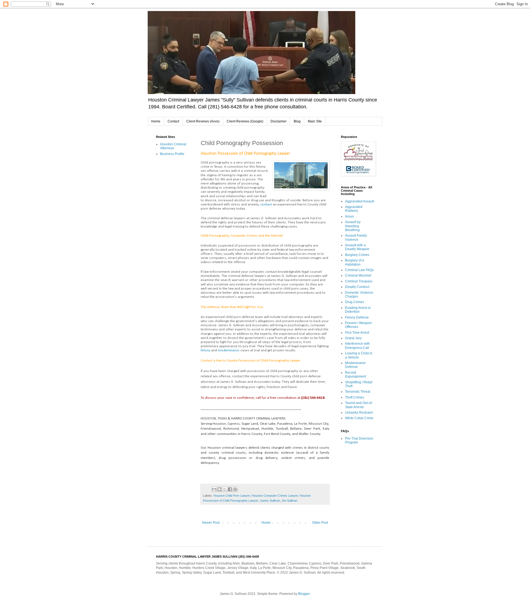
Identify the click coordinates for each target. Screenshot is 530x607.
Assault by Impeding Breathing (353, 226)
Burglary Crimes (357, 255)
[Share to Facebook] (230, 489)
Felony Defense (357, 317)
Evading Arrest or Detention (358, 310)
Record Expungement (355, 374)
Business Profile (172, 154)
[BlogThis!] (219, 489)
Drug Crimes (354, 302)
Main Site (315, 121)
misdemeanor (229, 350)
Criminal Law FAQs (359, 270)
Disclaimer (279, 121)
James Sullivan (270, 500)
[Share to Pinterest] (235, 489)
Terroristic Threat (357, 392)
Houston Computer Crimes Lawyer (274, 495)
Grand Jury (353, 338)
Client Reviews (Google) (245, 121)
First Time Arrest (357, 333)
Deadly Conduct (357, 287)
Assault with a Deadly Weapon (357, 247)
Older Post (320, 523)
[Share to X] (224, 489)
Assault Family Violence (356, 237)
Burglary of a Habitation (354, 262)
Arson (349, 216)
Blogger (304, 594)
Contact (173, 121)
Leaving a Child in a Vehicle (358, 355)
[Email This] (214, 489)
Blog (297, 121)
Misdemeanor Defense (355, 365)
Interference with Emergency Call (357, 345)
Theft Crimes (354, 397)
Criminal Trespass (358, 281)
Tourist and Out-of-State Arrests (359, 405)
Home (155, 121)
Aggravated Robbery (353, 209)
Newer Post (210, 523)
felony (205, 350)
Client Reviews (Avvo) (202, 121)
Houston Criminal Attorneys (173, 146)
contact (266, 204)
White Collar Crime (359, 418)
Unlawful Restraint (359, 413)
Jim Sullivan (289, 500)
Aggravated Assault (359, 201)
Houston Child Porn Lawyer (231, 495)
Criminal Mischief (358, 275)
